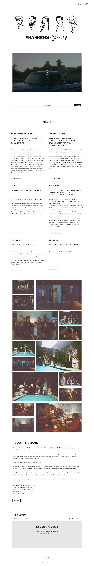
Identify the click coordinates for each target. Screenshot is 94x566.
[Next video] (78, 72)
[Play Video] (47, 72)
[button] (87, 4)
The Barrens (18, 160)
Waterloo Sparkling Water (35, 214)
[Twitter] (80, 4)
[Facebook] (78, 4)
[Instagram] (85, 4)
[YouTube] (83, 4)
